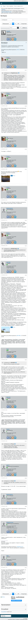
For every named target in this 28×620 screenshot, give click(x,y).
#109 (26, 149)
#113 (26, 245)
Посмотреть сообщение (18, 248)
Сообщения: (9, 35)
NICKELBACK (10, 208)
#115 (26, 359)
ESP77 (8, 465)
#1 (26, 42)
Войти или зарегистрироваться (20, 0)
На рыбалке (4, 611)
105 (18, 23)
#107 (26, 70)
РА (7, 137)
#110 (26, 169)
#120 (26, 535)
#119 (26, 506)
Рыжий (8, 31)
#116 (26, 410)
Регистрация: (9, 34)
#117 (26, 441)
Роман (8, 57)
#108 (26, 106)
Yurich (8, 429)
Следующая (24, 23)
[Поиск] (18, 28)
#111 (26, 200)
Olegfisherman (10, 522)
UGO (18, 49)
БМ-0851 (9, 262)
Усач (8, 349)
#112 (26, 220)
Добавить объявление (16, 600)
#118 (26, 478)
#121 (26, 567)
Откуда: (8, 62)
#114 (26, 275)
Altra (8, 555)
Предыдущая (6, 23)
